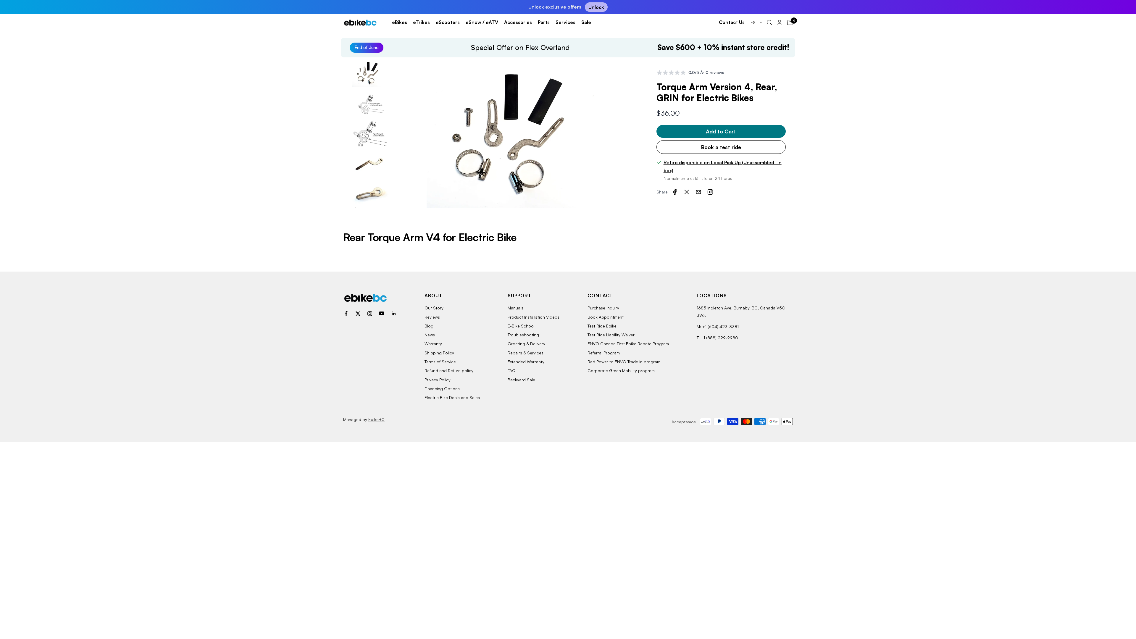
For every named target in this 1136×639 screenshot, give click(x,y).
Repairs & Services (525, 352)
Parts (544, 22)
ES (754, 22)
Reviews (432, 317)
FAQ (512, 370)
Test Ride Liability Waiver (611, 334)
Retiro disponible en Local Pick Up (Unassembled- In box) (723, 166)
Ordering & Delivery (526, 343)
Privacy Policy (438, 379)
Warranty (433, 343)
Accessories (518, 22)
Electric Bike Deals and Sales (452, 397)
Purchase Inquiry (603, 307)
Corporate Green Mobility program (621, 370)
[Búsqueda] (769, 22)
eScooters (448, 22)
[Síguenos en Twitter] (358, 314)
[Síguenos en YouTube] (382, 314)
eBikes (399, 22)
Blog (429, 325)
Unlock (596, 7)
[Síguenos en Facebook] (346, 314)
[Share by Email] (698, 192)
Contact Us (732, 22)
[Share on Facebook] (675, 192)
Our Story (434, 307)
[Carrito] (790, 22)
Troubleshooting (523, 334)
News (430, 334)
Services (565, 22)
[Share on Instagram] (710, 192)
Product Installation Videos (533, 317)
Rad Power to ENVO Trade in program (624, 361)
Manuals (515, 307)
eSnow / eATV (482, 22)
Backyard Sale (521, 379)
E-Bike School (521, 325)
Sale (586, 22)
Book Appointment (606, 317)
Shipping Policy (439, 352)
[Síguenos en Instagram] (370, 314)
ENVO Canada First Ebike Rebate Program (628, 343)
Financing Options (442, 388)
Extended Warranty (526, 361)
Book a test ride (721, 147)
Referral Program (604, 352)
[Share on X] (686, 192)
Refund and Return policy (449, 370)
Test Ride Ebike (602, 325)
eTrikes (421, 22)
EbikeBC (376, 419)
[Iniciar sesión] (779, 22)
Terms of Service (440, 361)
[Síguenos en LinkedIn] (393, 314)
